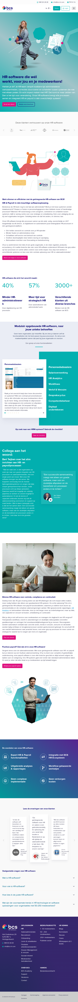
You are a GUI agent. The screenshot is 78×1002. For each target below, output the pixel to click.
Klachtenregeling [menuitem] (34, 995)
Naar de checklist (39, 435)
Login (66, 8)
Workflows (10, 412)
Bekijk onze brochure (26, 104)
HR (22, 929)
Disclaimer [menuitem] (24, 998)
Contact (24, 980)
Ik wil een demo (9, 104)
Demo (57, 8)
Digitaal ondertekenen (18, 412)
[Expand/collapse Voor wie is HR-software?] (74, 886)
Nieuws (62, 935)
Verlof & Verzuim (12, 412)
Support (24, 974)
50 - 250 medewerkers (45, 933)
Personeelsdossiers (5, 412)
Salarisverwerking (6, 412)
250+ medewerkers (47, 937)
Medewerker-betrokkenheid (26, 960)
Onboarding (25, 938)
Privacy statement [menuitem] (63, 995)
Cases (61, 938)
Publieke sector (46, 941)
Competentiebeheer (16, 412)
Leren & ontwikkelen (29, 941)
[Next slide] (74, 130)
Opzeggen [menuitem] (24, 995)
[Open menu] (74, 8)
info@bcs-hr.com (58, 2)
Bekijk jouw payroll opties (12, 666)
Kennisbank (63, 932)
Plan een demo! (9, 637)
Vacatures (25, 977)
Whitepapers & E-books (65, 942)
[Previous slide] (3, 130)
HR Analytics (8, 412)
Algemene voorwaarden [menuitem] (49, 995)
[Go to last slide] (3, 840)
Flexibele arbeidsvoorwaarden (28, 946)
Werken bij (72, 2)
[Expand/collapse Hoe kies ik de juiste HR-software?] (74, 895)
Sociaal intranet (27, 956)
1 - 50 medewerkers (47, 929)
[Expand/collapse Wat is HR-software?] (74, 878)
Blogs (61, 929)
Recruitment (25, 935)
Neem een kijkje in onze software (15, 258)
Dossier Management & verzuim (29, 951)
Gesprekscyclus (14, 412)
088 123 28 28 (43, 2)
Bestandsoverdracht (47, 971)
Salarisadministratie (28, 932)
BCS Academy (26, 971)
